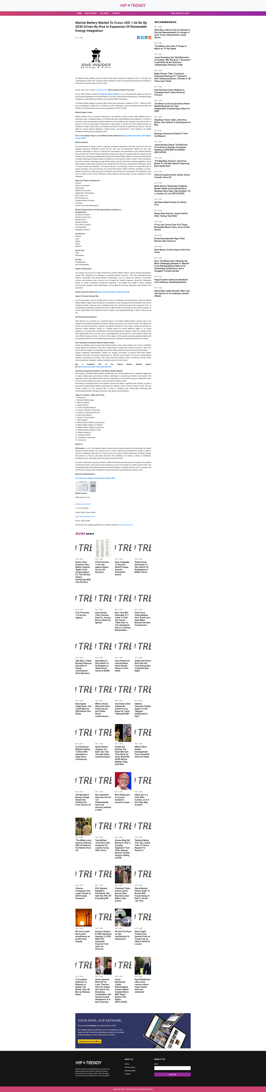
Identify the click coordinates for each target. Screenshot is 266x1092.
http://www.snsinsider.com (85, 517)
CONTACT (116, 13)
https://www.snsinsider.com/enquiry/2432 (113, 292)
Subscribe (172, 1074)
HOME (79, 13)
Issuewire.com (101, 90)
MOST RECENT (91, 13)
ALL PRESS (104, 13)
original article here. (126, 525)
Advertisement (130, 1071)
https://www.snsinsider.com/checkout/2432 (94, 367)
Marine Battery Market (111, 94)
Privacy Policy (130, 1067)
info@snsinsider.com (83, 504)
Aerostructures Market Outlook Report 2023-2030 (95, 478)
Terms (127, 1064)
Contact (127, 1074)
